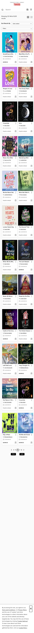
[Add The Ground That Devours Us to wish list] (31, 235)
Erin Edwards (23, 91)
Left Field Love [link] (7, 365)
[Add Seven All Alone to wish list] (15, 304)
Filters (4, 28)
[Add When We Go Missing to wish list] (15, 270)
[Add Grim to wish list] (31, 131)
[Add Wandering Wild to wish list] (31, 166)
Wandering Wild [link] (23, 158)
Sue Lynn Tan (7, 160)
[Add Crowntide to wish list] (15, 131)
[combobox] (13, 10)
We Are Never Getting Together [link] (9, 192)
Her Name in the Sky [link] (9, 400)
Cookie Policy (23, 628)
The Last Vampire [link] (24, 262)
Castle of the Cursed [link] (9, 331)
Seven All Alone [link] (7, 296)
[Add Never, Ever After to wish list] (15, 166)
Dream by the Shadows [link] (25, 296)
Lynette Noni (23, 160)
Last (22, 454)
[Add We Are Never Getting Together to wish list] (15, 200)
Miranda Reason (8, 437)
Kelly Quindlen (8, 402)
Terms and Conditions (8, 610)
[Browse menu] (31, 9)
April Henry (7, 264)
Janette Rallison (8, 194)
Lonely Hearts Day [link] (8, 227)
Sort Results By (5, 23)
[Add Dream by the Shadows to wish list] (31, 304)
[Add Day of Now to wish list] (15, 443)
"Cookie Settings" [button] (22, 621)
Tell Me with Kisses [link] (24, 435)
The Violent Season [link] (25, 331)
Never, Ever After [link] (8, 158)
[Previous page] (11, 450)
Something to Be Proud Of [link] (9, 54)
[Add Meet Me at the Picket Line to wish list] (31, 62)
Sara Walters (23, 333)
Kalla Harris (23, 229)
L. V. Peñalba (7, 91)
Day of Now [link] (6, 435)
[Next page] (24, 450)
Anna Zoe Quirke (8, 56)
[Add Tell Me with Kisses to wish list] (31, 443)
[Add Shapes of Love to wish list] (15, 97)
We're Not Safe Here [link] (25, 192)
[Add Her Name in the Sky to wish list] (15, 408)
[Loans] (27, 10)
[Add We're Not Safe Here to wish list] (31, 200)
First (13, 454)
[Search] (2, 9)
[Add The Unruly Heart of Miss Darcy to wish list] (31, 97)
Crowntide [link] (6, 123)
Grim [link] (20, 123)
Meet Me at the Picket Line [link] (25, 54)
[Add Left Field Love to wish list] (15, 373)
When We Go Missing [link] (9, 262)
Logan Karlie (23, 298)
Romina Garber (24, 264)
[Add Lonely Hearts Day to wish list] (15, 235)
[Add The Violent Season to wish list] (31, 339)
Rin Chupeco (23, 194)
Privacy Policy (22, 610)
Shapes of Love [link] (7, 89)
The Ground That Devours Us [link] (25, 227)
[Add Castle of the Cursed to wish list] (15, 339)
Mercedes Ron (23, 437)
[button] (28, 18)
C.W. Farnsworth (8, 367)
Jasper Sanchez (24, 56)
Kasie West (7, 229)
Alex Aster (7, 125)
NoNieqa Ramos (24, 367)
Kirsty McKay (7, 298)
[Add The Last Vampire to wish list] (31, 270)
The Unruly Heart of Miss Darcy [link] (25, 89)
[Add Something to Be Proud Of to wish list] (15, 62)
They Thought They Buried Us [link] (25, 365)
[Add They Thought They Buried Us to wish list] (31, 373)
